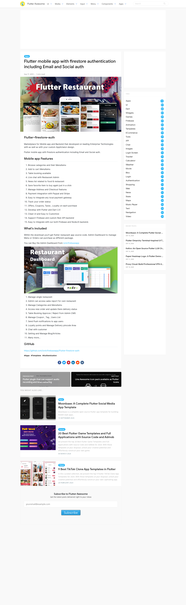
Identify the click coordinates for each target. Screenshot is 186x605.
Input (82, 4)
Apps (121, 4)
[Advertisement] (93, 29)
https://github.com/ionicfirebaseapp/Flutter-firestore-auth (51, 350)
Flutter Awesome (36, 3)
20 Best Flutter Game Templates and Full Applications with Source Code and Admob (86, 435)
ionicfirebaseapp (71, 243)
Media (57, 4)
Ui (48, 4)
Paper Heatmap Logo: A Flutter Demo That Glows (149, 256)
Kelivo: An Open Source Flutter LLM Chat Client (148, 248)
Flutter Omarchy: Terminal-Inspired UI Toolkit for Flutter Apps (154, 240)
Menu (93, 4)
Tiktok (61, 465)
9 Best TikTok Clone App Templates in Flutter (87, 469)
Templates (36, 355)
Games (61, 429)
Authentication (50, 355)
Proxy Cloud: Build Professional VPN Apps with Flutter (151, 264)
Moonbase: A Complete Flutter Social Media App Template (153, 233)
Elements (70, 4)
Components (107, 4)
